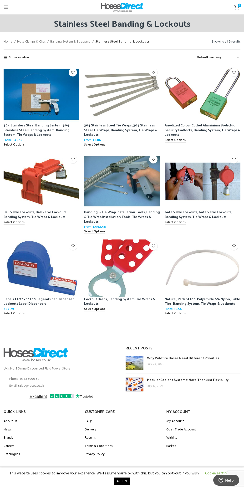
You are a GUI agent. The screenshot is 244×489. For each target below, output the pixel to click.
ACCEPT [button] (122, 481)
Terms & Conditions (98, 446)
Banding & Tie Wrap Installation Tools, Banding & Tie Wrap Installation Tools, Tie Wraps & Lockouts (122, 216)
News (7, 429)
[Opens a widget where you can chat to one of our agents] (226, 481)
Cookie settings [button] (217, 473)
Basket (171, 446)
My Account (175, 421)
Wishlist (171, 437)
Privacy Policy (95, 454)
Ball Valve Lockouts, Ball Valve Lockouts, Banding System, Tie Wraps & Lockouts (35, 214)
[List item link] (61, 379)
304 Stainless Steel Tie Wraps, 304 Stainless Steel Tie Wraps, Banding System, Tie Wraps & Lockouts (121, 129)
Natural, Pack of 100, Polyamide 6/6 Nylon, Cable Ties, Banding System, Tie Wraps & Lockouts (202, 301)
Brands (8, 437)
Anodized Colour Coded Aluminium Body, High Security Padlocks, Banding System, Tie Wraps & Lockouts (202, 129)
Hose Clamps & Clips (31, 41)
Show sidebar (19, 58)
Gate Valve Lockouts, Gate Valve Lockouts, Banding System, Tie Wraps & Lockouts (198, 214)
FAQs (88, 421)
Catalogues (12, 454)
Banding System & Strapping (70, 41)
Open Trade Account (181, 429)
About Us (10, 421)
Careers (9, 446)
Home (8, 41)
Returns (90, 437)
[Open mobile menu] (6, 7)
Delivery (91, 429)
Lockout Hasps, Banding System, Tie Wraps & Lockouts (119, 301)
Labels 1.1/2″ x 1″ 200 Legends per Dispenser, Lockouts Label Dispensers (39, 301)
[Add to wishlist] (73, 72)
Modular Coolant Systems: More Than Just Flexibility (188, 380)
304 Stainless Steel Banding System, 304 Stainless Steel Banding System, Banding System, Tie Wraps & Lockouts (37, 129)
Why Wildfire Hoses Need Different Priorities (183, 358)
